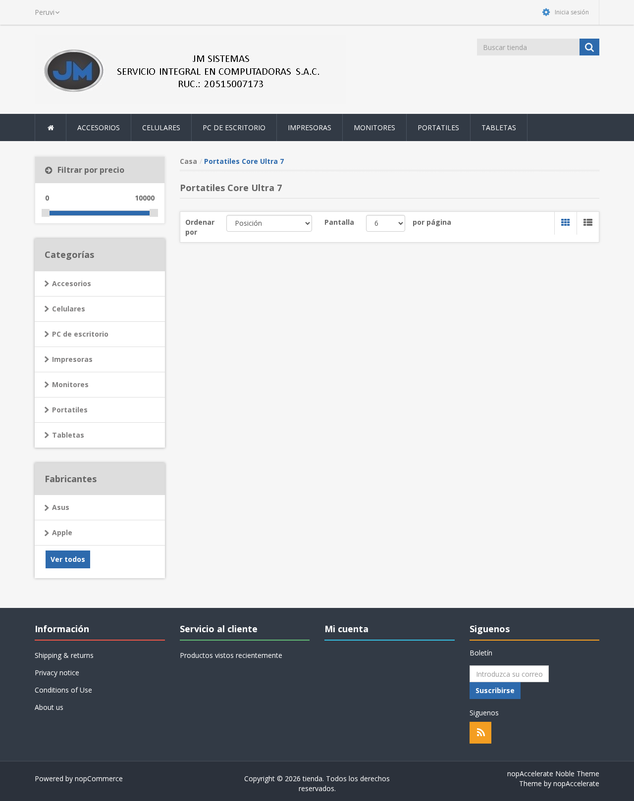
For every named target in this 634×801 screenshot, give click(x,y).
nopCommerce (99, 778)
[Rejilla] (565, 223)
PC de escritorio (80, 334)
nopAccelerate (576, 783)
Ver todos (68, 559)
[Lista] (588, 223)
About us (49, 707)
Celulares (68, 308)
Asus (60, 507)
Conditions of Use (63, 690)
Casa (188, 161)
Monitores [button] (374, 127)
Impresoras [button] (309, 127)
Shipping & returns (64, 655)
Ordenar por (199, 227)
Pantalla (339, 222)
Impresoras (72, 359)
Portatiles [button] (438, 127)
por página (432, 222)
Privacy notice (57, 672)
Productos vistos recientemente (231, 655)
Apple (62, 532)
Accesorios (71, 283)
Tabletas (68, 435)
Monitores (70, 384)
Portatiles (70, 409)
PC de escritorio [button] (234, 127)
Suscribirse (495, 690)
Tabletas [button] (498, 127)
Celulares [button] (161, 127)
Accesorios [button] (98, 127)
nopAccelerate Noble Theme (553, 773)
